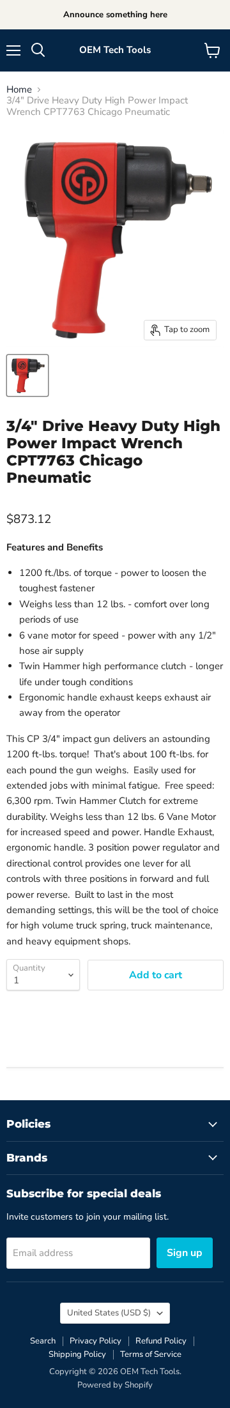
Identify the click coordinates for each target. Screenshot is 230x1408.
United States (109, 1313)
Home (19, 89)
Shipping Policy (77, 1354)
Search (43, 1341)
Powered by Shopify (115, 1385)
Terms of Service (150, 1354)
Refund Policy (161, 1341)
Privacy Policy (95, 1341)
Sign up (185, 1253)
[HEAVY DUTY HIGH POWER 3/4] (27, 375)
